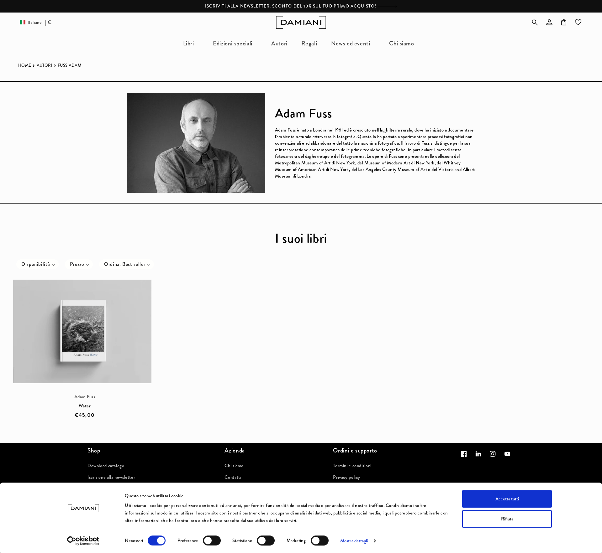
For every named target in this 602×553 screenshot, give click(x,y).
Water (85, 406)
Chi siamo (234, 465)
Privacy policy (346, 477)
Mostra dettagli (354, 540)
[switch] (212, 540)
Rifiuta (507, 518)
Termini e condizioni (352, 465)
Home (24, 65)
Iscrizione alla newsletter (111, 477)
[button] (191, 43)
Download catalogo (105, 465)
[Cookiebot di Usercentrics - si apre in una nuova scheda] (83, 540)
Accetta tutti (507, 498)
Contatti (232, 477)
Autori (44, 65)
